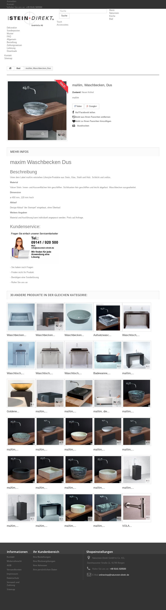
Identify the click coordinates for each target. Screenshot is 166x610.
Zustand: (76, 92)
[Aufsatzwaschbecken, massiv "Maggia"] (107, 317)
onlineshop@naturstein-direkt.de (114, 575)
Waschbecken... (16, 335)
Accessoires (62, 25)
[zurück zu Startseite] (10, 68)
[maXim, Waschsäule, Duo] (136, 469)
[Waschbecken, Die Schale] (79, 317)
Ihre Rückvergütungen (44, 561)
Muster (10, 33)
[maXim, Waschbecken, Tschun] (107, 469)
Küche (112, 16)
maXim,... (128, 373)
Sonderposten (13, 30)
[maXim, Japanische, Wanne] (50, 393)
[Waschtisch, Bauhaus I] (21, 355)
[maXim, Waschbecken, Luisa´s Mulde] (79, 393)
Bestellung (12, 42)
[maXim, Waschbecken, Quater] (21, 469)
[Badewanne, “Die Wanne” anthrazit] (107, 355)
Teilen (79, 106)
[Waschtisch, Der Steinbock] (136, 317)
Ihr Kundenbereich (46, 552)
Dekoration (12, 27)
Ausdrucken (83, 125)
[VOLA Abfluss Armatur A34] (136, 507)
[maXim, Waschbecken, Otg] (136, 431)
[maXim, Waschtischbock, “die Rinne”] (50, 507)
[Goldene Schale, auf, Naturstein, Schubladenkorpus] (21, 393)
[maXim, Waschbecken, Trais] (79, 469)
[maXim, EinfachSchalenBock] (136, 355)
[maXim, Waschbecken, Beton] (21, 431)
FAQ (9, 36)
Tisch (59, 22)
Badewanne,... (102, 373)
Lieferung (11, 48)
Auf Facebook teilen (85, 112)
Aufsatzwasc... (102, 335)
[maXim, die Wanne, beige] (107, 393)
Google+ (93, 106)
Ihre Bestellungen (42, 557)
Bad (111, 19)
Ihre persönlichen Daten (45, 569)
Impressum (12, 574)
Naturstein (114, 13)
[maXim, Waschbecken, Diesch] (50, 431)
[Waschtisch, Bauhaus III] (79, 355)
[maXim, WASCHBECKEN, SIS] (79, 507)
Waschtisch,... (131, 335)
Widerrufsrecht (14, 561)
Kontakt (10, 4)
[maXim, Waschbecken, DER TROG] (107, 507)
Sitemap (8, 58)
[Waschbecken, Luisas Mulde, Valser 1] (50, 317)
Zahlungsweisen (14, 45)
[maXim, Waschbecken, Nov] (107, 431)
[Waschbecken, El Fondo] (21, 317)
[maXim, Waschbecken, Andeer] (136, 393)
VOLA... (127, 525)
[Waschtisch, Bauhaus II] (50, 355)
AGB (9, 565)
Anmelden (11, 1)
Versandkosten (14, 569)
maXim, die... (101, 411)
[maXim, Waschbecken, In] (79, 431)
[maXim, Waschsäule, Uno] (21, 507)
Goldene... (13, 411)
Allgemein (11, 39)
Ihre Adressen (40, 565)
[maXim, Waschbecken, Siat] (50, 469)
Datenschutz (13, 578)
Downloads (12, 51)
